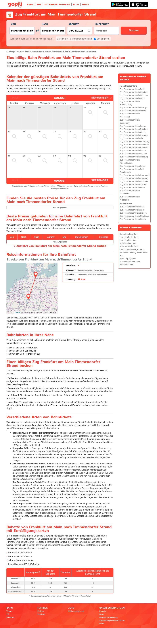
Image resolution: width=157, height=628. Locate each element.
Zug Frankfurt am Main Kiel (131, 138)
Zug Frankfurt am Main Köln (132, 98)
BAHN (30, 4)
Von (13, 24)
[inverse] (37, 30)
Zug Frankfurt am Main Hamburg (134, 92)
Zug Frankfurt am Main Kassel (133, 150)
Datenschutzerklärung (108, 617)
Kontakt (102, 611)
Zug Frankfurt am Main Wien (132, 210)
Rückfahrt (102, 24)
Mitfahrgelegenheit (76, 611)
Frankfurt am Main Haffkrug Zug (22, 347)
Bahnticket (21, 405)
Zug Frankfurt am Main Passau (133, 153)
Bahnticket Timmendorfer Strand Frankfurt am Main (65, 405)
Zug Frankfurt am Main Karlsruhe (134, 181)
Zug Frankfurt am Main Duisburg (134, 178)
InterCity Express (29, 515)
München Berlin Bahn (129, 246)
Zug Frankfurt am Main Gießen (133, 184)
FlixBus (40, 611)
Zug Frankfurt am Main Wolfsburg (134, 141)
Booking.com (83, 38)
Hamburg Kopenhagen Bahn (132, 249)
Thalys (50, 515)
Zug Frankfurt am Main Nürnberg (134, 129)
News (101, 614)
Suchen (134, 30)
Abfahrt (74, 24)
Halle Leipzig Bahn (128, 258)
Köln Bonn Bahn (126, 264)
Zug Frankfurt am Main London (133, 213)
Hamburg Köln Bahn (128, 240)
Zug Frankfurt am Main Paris (132, 206)
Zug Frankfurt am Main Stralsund (134, 144)
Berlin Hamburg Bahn (129, 234)
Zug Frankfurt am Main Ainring (133, 132)
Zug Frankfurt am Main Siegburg (134, 156)
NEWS (85, 4)
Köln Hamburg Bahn (128, 243)
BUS (39, 4)
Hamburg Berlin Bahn (129, 237)
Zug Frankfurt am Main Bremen (133, 126)
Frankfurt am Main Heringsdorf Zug (23, 353)
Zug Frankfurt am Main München (134, 95)
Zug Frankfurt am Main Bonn (132, 187)
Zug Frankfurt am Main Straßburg (134, 216)
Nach (45, 24)
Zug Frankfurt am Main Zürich (133, 219)
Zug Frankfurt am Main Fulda (132, 166)
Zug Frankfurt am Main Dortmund (134, 175)
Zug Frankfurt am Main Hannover (134, 147)
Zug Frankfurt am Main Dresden (133, 135)
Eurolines (41, 614)
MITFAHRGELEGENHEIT (57, 4)
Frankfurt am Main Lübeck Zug (21, 350)
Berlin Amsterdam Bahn (130, 261)
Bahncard (31, 538)
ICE (7, 614)
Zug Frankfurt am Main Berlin (132, 89)
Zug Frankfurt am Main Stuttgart (134, 107)
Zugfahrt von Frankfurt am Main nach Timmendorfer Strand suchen (61, 246)
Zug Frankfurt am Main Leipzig (133, 110)
